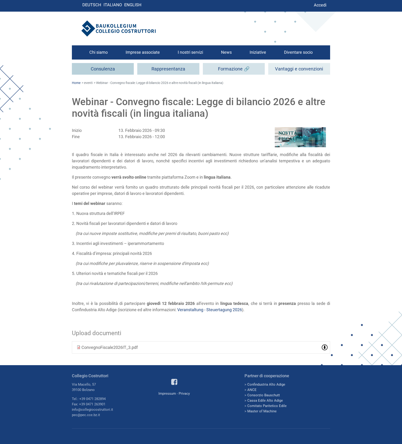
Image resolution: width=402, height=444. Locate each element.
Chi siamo (98, 52)
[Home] (118, 28)
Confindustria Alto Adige (266, 384)
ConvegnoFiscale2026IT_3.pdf (109, 347)
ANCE (252, 390)
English (132, 4)
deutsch (91, 4)
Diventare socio (298, 52)
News (226, 52)
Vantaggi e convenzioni (299, 69)
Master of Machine (262, 411)
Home (76, 83)
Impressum (167, 393)
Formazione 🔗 (234, 69)
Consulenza (103, 69)
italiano (113, 4)
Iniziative (258, 52)
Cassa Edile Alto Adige (265, 400)
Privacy (184, 393)
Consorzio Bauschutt (263, 395)
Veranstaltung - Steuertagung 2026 (209, 309)
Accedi (320, 5)
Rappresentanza (168, 69)
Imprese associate (143, 52)
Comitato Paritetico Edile (267, 406)
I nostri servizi (190, 52)
